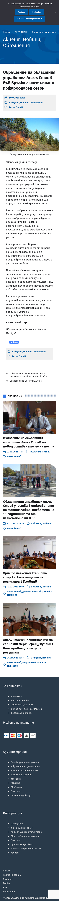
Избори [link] (15, 852)
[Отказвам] (55, 12)
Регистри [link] (16, 791)
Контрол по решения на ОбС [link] (26, 848)
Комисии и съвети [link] (21, 774)
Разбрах (21, 12)
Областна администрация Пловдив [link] (30, 897)
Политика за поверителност (29, 18)
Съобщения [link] (17, 823)
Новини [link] (24, 102)
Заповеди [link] (16, 778)
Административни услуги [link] (25, 770)
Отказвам (36, 12)
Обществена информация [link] (25, 836)
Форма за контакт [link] (21, 713)
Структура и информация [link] (25, 762)
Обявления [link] (16, 787)
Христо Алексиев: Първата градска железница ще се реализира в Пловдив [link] (25, 577)
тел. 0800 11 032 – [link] (26, 708)
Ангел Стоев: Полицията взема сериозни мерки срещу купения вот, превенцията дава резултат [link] (28, 646)
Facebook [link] (8, 879)
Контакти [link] (16, 696)
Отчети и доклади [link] (21, 795)
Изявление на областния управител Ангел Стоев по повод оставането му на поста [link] (28, 442)
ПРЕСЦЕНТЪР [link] (21, 32)
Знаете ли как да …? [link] (21, 827)
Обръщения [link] (36, 102)
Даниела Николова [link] (32, 591)
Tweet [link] (15, 342)
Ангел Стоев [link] (16, 107)
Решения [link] (15, 783)
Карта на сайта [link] (12, 875)
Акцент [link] (15, 102)
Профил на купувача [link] (22, 844)
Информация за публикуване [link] (26, 832)
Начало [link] (6, 32)
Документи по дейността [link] (25, 766)
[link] (15, 98)
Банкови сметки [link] (20, 700)
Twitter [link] (6, 883)
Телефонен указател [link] (22, 704)
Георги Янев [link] (29, 662)
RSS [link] (5, 887)
